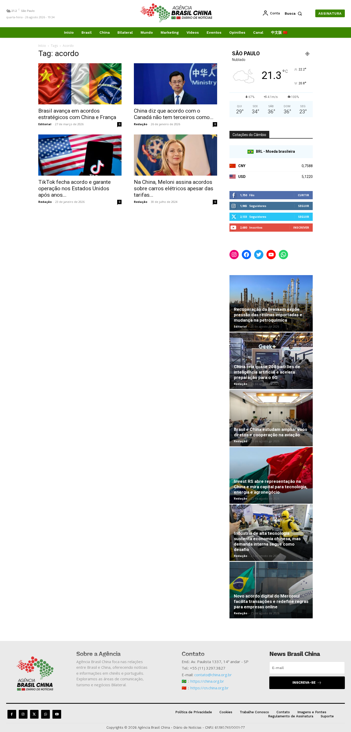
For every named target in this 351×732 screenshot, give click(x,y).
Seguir (303, 206)
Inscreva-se (304, 682)
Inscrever (301, 227)
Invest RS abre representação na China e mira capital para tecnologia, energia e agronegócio (270, 487)
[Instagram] (23, 714)
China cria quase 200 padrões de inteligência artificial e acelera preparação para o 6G (267, 372)
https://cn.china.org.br (209, 687)
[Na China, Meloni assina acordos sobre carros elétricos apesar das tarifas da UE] (175, 155)
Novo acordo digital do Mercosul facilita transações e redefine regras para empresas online (271, 601)
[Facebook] (11, 714)
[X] (34, 714)
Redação (140, 124)
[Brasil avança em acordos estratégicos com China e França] (80, 83)
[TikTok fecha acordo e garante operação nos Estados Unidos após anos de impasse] (80, 155)
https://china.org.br (207, 681)
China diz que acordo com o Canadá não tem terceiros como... (174, 114)
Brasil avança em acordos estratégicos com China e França (77, 114)
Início (42, 45)
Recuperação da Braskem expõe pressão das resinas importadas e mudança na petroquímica (268, 315)
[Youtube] (56, 714)
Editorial (44, 124)
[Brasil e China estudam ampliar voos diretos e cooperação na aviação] (271, 418)
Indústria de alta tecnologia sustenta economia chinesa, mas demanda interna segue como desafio (267, 541)
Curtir (303, 195)
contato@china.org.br (213, 674)
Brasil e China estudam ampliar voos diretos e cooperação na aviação (270, 432)
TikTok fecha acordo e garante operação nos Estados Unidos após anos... (74, 188)
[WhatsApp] (45, 714)
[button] (294, 13)
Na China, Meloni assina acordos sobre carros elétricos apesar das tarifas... (173, 188)
